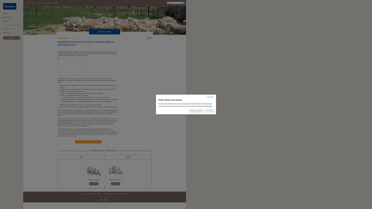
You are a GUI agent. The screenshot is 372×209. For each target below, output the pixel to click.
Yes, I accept (210, 111)
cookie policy (208, 106)
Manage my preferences (196, 111)
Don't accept (210, 97)
